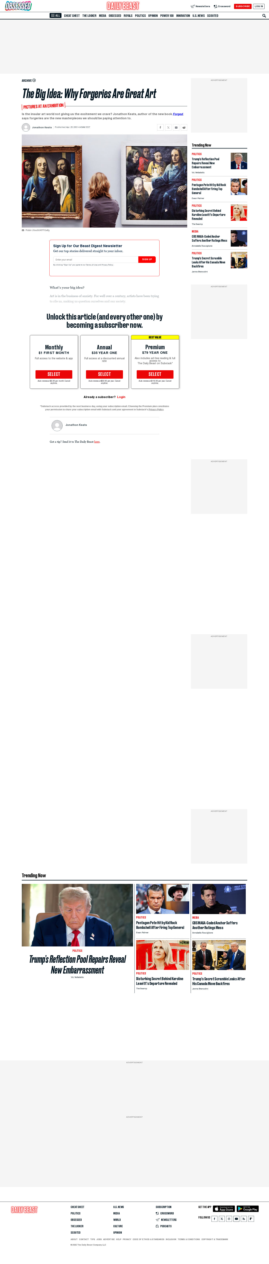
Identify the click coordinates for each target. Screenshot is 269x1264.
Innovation (183, 15)
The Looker (89, 15)
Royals (128, 15)
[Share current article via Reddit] (184, 127)
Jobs (99, 1239)
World (117, 1219)
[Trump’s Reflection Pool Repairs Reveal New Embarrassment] (239, 168)
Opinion (153, 15)
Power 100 (167, 15)
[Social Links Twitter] (222, 1219)
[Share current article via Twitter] (168, 127)
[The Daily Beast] (123, 6)
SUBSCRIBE (243, 6)
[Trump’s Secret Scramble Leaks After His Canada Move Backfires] (239, 267)
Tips (92, 1239)
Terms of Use (92, 265)
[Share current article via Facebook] (160, 127)
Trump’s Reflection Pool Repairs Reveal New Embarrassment (77, 964)
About (74, 1239)
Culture (118, 1226)
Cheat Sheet (72, 15)
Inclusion (171, 1239)
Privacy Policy (108, 265)
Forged (178, 114)
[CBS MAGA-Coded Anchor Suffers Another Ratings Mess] (239, 245)
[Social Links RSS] (244, 1219)
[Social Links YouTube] (236, 1219)
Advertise (109, 1239)
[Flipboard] (251, 1219)
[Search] (264, 16)
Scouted (212, 15)
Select (54, 374)
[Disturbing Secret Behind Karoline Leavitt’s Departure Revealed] (239, 219)
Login (121, 397)
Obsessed (115, 15)
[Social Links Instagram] (229, 1219)
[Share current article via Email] (176, 127)
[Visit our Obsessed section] (30, 6)
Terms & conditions (189, 1239)
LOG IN (259, 6)
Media (102, 15)
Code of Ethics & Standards (148, 1239)
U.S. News (199, 15)
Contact (84, 1239)
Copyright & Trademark (214, 1239)
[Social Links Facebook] (214, 1219)
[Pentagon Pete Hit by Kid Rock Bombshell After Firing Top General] (239, 194)
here (97, 441)
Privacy (127, 1239)
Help (118, 1239)
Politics (140, 15)
